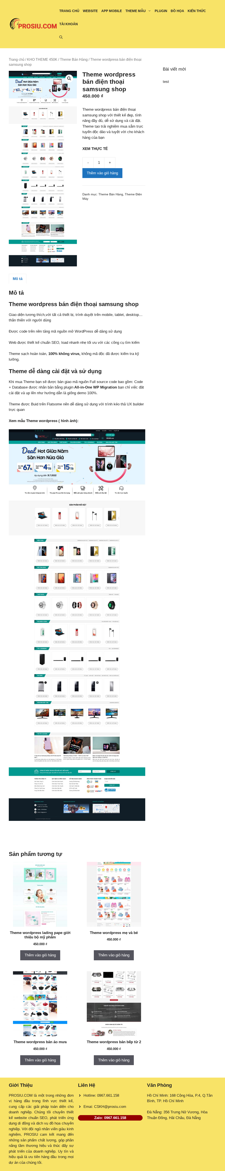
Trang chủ (16, 59)
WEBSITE (90, 11)
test (166, 82)
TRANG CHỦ (69, 11)
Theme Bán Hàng (74, 59)
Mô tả (17, 279)
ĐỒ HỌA (177, 11)
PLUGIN (161, 11)
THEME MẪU (135, 11)
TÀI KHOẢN (68, 24)
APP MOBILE (111, 11)
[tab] (17, 278)
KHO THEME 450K (42, 59)
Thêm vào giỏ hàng (102, 173)
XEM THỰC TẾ (96, 149)
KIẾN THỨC (197, 11)
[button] (61, 37)
